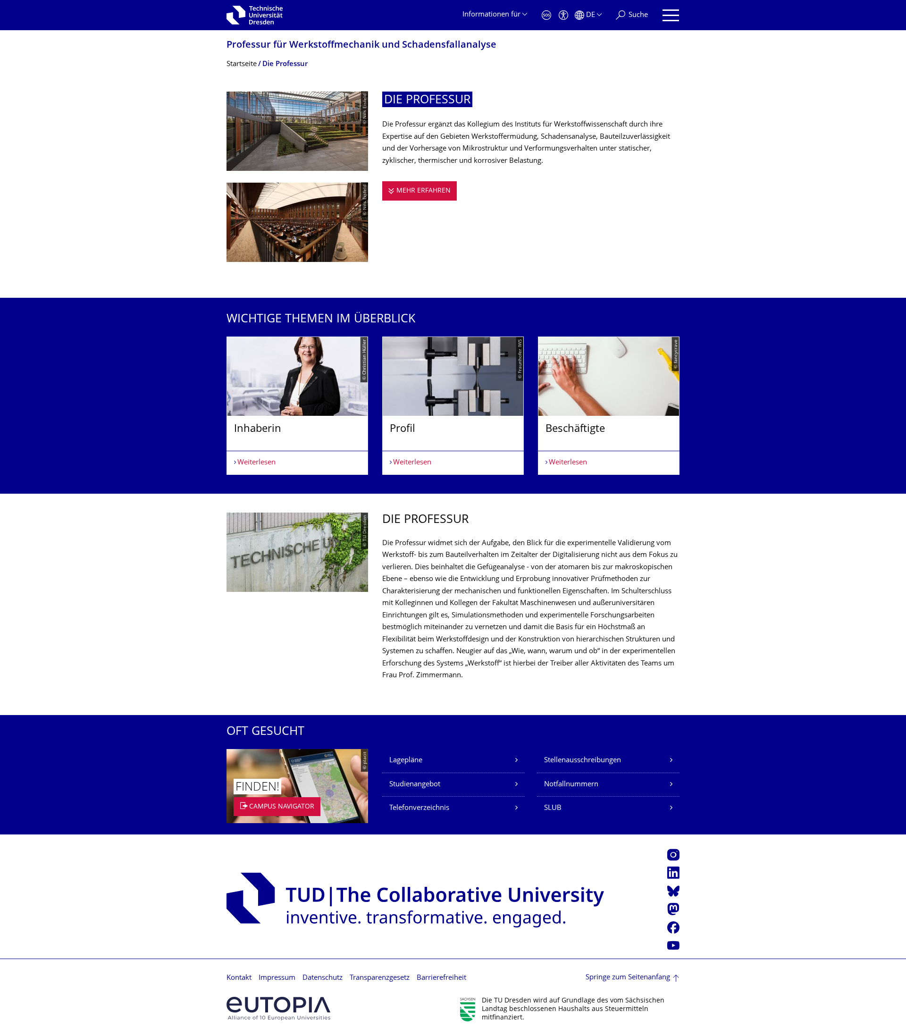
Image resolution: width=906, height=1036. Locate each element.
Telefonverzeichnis (419, 808)
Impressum (277, 978)
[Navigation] (671, 15)
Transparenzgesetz (380, 978)
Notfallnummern (571, 784)
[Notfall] (546, 15)
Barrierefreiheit (441, 978)
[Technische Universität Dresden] (254, 15)
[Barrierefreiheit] (563, 15)
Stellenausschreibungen (582, 760)
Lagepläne (405, 760)
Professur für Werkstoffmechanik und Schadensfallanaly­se (361, 45)
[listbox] (453, 406)
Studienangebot (414, 784)
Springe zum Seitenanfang (628, 977)
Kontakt (239, 978)
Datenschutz (322, 978)
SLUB (553, 808)
